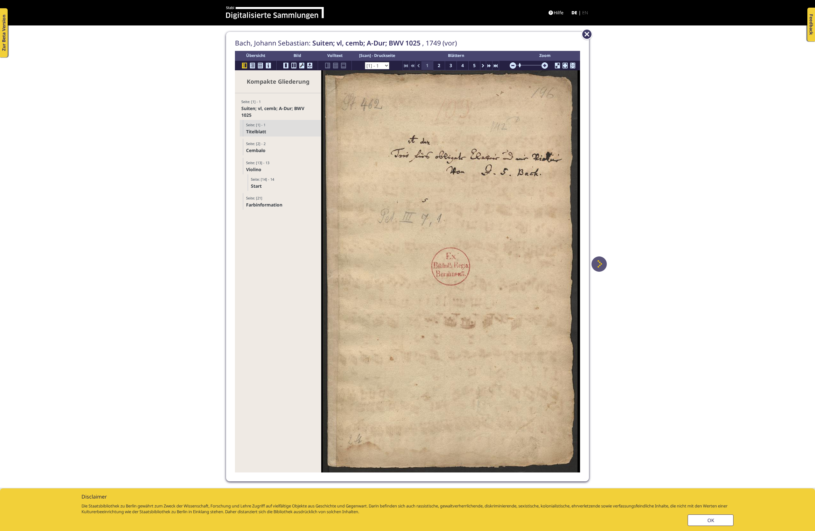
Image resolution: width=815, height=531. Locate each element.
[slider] (522, 65)
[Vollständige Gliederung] (252, 65)
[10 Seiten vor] (489, 65)
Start (256, 186)
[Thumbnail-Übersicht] (260, 65)
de (574, 13)
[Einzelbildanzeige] (285, 65)
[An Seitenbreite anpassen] (565, 65)
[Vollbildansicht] (557, 65)
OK (710, 520)
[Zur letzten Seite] (495, 65)
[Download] (309, 65)
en (585, 13)
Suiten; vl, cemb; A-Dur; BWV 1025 (272, 111)
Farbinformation (264, 205)
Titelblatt (256, 132)
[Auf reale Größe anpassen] (572, 65)
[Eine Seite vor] (599, 264)
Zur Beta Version (4, 33)
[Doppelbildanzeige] (293, 65)
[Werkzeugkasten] (301, 65)
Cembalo (256, 150)
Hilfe (558, 13)
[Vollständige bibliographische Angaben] (268, 65)
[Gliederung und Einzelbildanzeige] (244, 65)
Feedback (811, 24)
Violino (253, 169)
